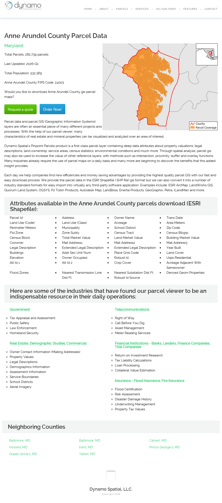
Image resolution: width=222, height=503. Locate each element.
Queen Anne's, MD (23, 454)
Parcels (122, 9)
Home (88, 9)
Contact (211, 9)
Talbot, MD (87, 454)
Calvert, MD (158, 440)
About (104, 9)
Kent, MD (86, 447)
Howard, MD (18, 447)
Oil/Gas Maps (166, 9)
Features (190, 9)
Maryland (13, 45)
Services (142, 9)
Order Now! (52, 109)
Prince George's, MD (164, 447)
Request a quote (20, 109)
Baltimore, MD (19, 440)
